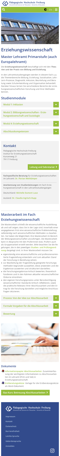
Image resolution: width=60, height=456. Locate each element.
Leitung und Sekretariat (42, 167)
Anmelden (10, 446)
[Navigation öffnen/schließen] (56, 10)
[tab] (30, 104)
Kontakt (9, 421)
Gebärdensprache (13, 441)
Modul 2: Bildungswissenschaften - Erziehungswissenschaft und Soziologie (24, 114)
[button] (45, 9)
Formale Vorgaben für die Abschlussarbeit (25, 305)
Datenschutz (11, 426)
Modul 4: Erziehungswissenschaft (21, 123)
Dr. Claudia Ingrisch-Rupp (24, 198)
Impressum (10, 416)
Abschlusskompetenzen (16, 131)
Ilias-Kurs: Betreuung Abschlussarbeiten (24, 392)
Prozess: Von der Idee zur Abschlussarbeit (25, 298)
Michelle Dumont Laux (27, 192)
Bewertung (9, 313)
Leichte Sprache (12, 436)
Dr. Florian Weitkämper (26, 178)
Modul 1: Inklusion (13, 104)
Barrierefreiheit (12, 431)
